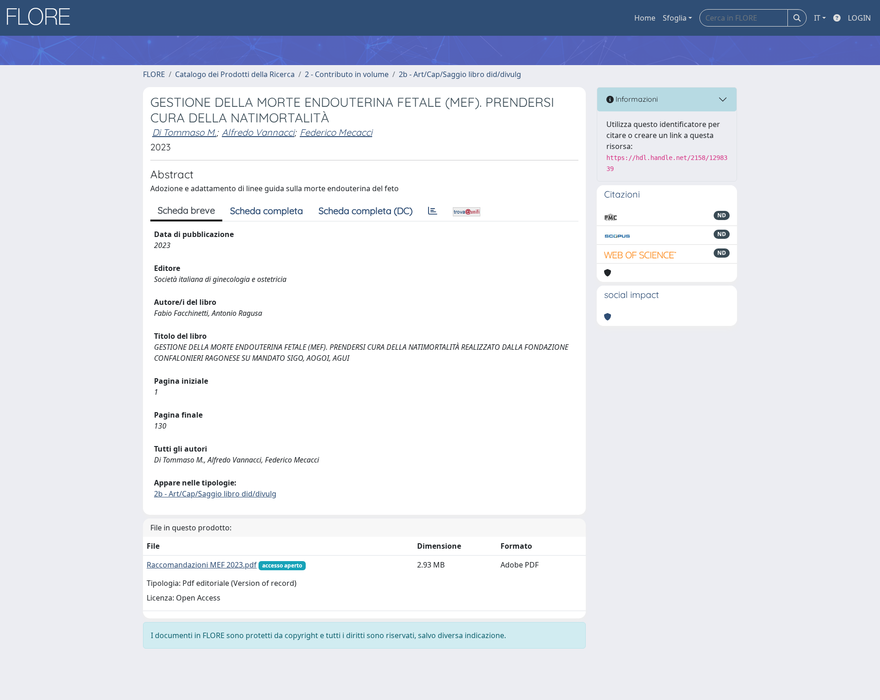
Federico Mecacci (336, 132)
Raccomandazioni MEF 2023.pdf (202, 565)
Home (644, 18)
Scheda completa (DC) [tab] (365, 210)
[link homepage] (42, 18)
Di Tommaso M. (184, 132)
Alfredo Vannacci (258, 132)
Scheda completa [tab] (266, 210)
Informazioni (636, 99)
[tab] (432, 210)
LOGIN (859, 18)
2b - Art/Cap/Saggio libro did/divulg (460, 74)
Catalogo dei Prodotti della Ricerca (235, 74)
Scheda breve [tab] (186, 210)
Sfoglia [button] (675, 18)
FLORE (154, 74)
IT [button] (817, 18)
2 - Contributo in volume (347, 74)
